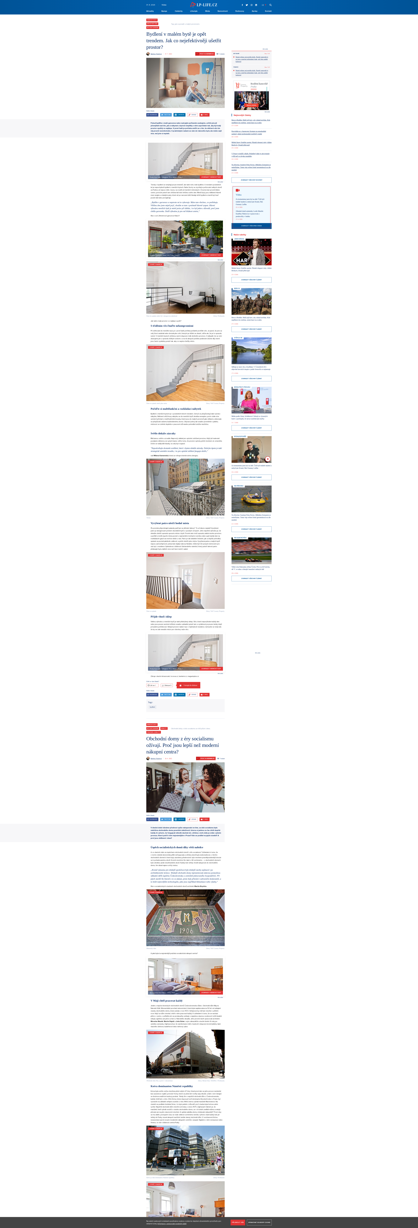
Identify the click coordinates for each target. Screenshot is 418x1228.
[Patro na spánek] (185, 580)
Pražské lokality (153, 732)
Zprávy (254, 11)
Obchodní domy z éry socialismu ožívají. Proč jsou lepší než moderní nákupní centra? (182, 745)
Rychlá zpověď (240, 436)
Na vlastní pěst (240, 538)
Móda (207, 11)
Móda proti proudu (242, 387)
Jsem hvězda (239, 239)
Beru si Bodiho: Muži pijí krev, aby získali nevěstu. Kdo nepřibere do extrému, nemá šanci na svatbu (251, 121)
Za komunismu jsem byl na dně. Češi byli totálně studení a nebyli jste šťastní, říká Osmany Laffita (250, 201)
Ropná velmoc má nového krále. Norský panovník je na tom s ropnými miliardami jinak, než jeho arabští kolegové (252, 59)
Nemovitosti (223, 11)
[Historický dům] (185, 917)
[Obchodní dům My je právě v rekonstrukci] (185, 1054)
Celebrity (178, 11)
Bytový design (152, 27)
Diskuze (167, 685)
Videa (164, 5)
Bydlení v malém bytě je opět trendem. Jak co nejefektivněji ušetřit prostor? (183, 40)
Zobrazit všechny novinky (251, 180)
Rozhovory (239, 11)
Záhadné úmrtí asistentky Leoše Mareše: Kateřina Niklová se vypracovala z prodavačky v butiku (249, 213)
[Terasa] (185, 487)
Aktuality (150, 11)
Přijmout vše (238, 1222)
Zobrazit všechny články (251, 280)
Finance (235, 67)
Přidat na (205, 54)
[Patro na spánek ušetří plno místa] (185, 372)
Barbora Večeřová (156, 54)
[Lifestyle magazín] (203, 5)
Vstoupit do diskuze (190, 685)
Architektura (152, 23)
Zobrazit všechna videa (251, 226)
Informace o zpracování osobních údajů (172, 1224)
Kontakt (268, 11)
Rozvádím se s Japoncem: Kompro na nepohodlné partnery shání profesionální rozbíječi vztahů (249, 132)
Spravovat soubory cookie (259, 1222)
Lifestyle (193, 11)
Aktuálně (236, 53)
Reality (164, 728)
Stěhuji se (238, 338)
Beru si (237, 288)
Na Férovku (238, 486)
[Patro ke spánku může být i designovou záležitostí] (185, 287)
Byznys (164, 11)
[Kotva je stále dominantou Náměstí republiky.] (185, 1150)
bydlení (152, 707)
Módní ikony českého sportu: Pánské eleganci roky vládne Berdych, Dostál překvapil (252, 143)
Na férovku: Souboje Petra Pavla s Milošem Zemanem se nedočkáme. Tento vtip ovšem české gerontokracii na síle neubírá (251, 167)
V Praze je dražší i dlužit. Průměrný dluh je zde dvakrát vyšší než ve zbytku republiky (250, 155)
